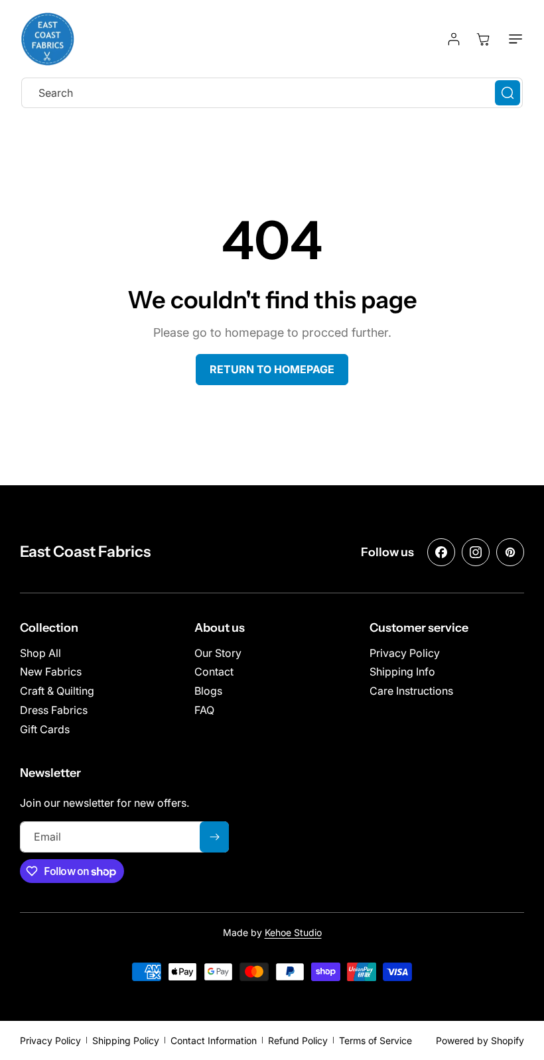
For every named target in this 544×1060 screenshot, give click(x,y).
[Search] (507, 92)
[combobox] (272, 92)
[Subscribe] (214, 837)
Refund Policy (298, 1040)
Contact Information (213, 1040)
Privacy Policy (50, 1040)
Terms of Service (375, 1040)
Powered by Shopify (480, 1040)
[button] (513, 39)
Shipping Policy (125, 1040)
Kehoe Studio (293, 932)
